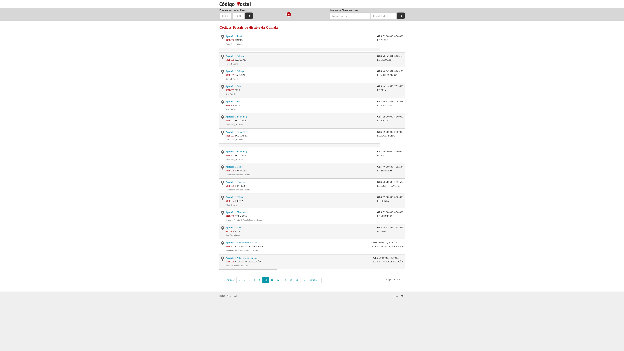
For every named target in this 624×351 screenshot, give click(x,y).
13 (284, 280)
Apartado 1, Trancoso (236, 167)
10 (266, 280)
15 (297, 280)
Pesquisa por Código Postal (232, 10)
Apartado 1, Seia (233, 86)
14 (291, 280)
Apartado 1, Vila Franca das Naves (241, 242)
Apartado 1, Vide (233, 227)
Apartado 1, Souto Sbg (236, 117)
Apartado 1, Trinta (234, 197)
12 (278, 280)
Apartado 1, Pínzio (234, 36)
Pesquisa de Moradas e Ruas (344, 10)
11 (272, 280)
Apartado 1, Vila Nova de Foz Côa (241, 258)
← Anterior (229, 280)
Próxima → (314, 280)
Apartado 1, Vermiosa (236, 212)
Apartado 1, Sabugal (235, 56)
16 (303, 280)
